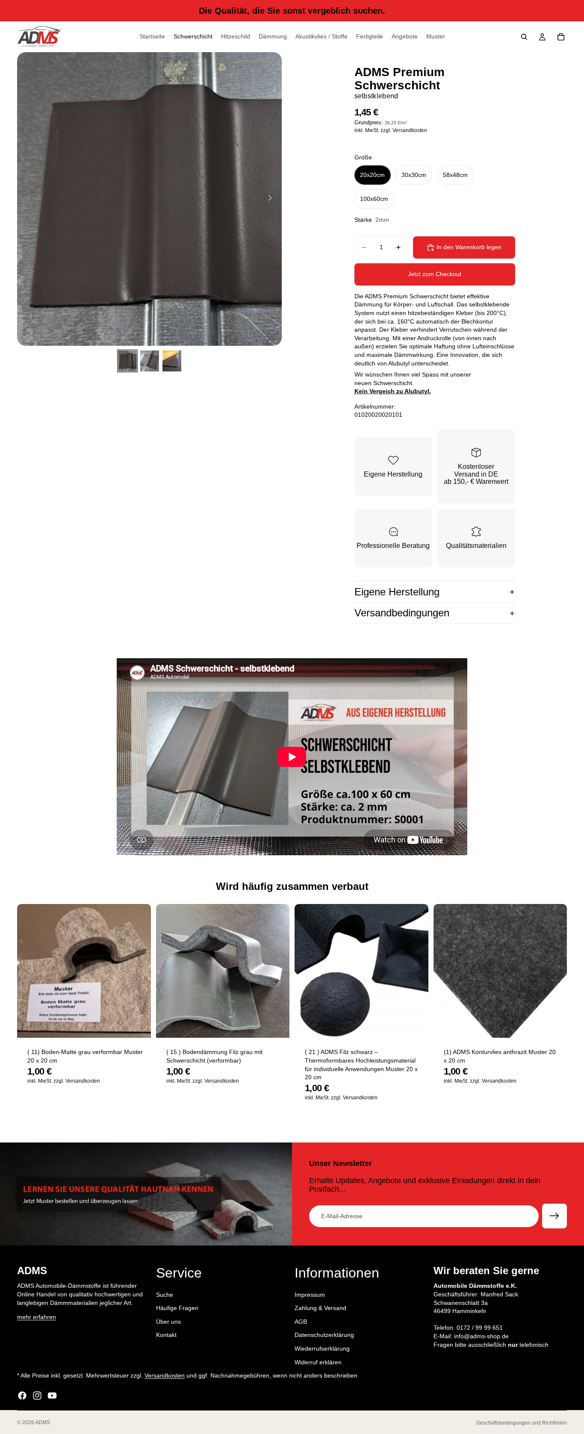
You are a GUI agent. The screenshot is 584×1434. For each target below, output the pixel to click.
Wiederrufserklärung (322, 1348)
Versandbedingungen (401, 612)
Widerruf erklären (318, 1362)
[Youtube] (52, 1395)
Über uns (168, 1321)
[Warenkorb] (561, 36)
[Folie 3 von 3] (171, 360)
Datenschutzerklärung (324, 1335)
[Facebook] (22, 1395)
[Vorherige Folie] (26, 199)
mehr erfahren (36, 1317)
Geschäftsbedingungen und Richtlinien (521, 1423)
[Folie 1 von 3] (127, 360)
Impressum (310, 1294)
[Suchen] (524, 36)
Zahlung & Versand (320, 1308)
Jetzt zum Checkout (434, 274)
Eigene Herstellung (396, 592)
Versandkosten (165, 1375)
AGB (301, 1321)
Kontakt (166, 1335)
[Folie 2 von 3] (149, 360)
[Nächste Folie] (272, 199)
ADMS (42, 1422)
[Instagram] (37, 1395)
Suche (164, 1294)
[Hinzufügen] (137, 1025)
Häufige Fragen (177, 1308)
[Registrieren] (554, 1216)
